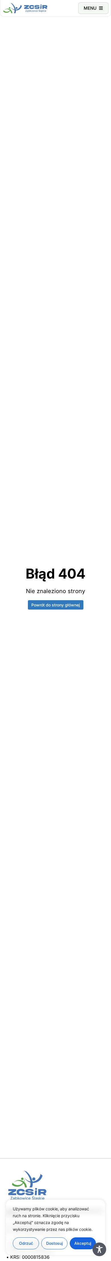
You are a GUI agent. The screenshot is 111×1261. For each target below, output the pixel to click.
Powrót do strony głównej (55, 604)
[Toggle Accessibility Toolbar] (99, 1249)
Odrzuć (26, 1243)
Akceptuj (82, 1243)
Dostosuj (54, 1243)
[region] (55, 1227)
